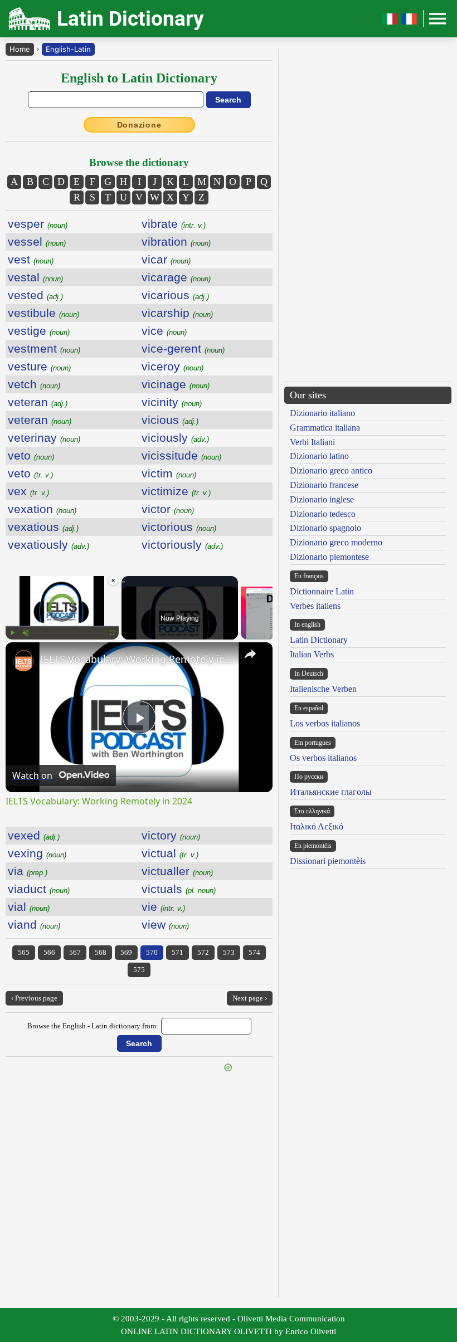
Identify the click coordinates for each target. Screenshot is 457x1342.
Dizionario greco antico (331, 470)
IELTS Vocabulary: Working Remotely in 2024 (137, 659)
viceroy (172, 366)
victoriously (182, 544)
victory (171, 835)
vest (31, 259)
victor (168, 508)
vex (28, 491)
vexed (34, 835)
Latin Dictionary (319, 640)
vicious (170, 419)
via (27, 871)
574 (254, 952)
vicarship (177, 312)
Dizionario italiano (322, 413)
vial (29, 906)
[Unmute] (25, 633)
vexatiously (48, 544)
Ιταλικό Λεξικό (316, 826)
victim (169, 473)
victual (170, 853)
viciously (175, 437)
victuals (179, 888)
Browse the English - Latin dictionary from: (92, 1026)
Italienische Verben (323, 689)
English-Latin (68, 49)
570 (152, 952)
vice (164, 330)
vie (163, 906)
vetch (34, 384)
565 (24, 952)
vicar (166, 259)
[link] (23, 660)
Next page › (249, 998)
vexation (42, 508)
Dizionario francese (324, 485)
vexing (37, 853)
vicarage (176, 277)
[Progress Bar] (62, 626)
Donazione (139, 124)
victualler (177, 871)
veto (31, 455)
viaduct (39, 888)
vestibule (43, 312)
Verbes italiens (315, 606)
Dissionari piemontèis (328, 861)
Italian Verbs (312, 654)
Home (19, 49)
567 (75, 952)
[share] (250, 654)
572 (203, 952)
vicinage (176, 384)
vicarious (175, 295)
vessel (37, 241)
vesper (37, 223)
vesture (39, 366)
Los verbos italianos (325, 723)
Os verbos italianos (323, 758)
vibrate (174, 223)
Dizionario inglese (322, 499)
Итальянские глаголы (331, 792)
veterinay (44, 437)
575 (139, 969)
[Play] (12, 633)
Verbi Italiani (312, 442)
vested (35, 295)
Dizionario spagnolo (325, 528)
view (165, 924)
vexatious (43, 526)
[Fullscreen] (112, 633)
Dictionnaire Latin (322, 591)
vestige (39, 330)
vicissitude (181, 455)
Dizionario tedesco (323, 514)
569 (126, 952)
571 (177, 952)
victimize (176, 491)
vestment (44, 348)
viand (34, 924)
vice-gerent (183, 348)
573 (229, 952)
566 (49, 952)
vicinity (172, 402)
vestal (35, 277)
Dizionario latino (319, 456)
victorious (179, 526)
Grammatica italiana (325, 427)
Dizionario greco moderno (336, 542)
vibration (176, 241)
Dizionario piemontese (329, 557)
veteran (37, 402)
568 (100, 952)
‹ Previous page (34, 998)
